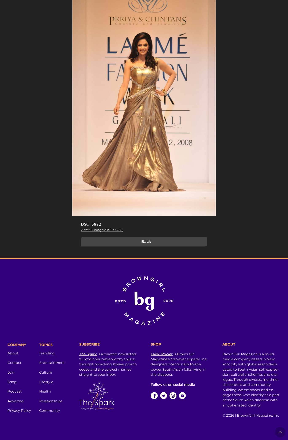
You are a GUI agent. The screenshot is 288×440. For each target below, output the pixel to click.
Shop (12, 382)
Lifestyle (46, 382)
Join (11, 372)
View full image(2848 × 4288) (102, 229)
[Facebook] (154, 395)
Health (45, 391)
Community (49, 410)
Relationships (50, 401)
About (13, 353)
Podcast (15, 391)
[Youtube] (182, 395)
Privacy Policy (19, 410)
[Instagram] (173, 395)
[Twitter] (163, 395)
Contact (15, 363)
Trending (47, 353)
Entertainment (52, 363)
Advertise (16, 401)
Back (146, 241)
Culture (45, 372)
